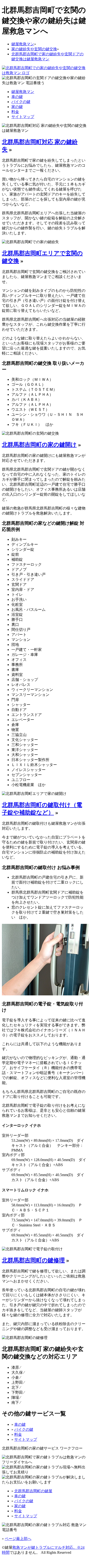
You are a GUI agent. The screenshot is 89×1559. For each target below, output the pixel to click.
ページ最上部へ (18, 1539)
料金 (15, 112)
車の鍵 (17, 97)
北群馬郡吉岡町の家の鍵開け (39, 445)
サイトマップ (22, 117)
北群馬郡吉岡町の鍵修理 (33, 1260)
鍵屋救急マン (22, 92)
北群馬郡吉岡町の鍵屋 (33, 1491)
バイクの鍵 (20, 102)
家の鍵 (17, 107)
